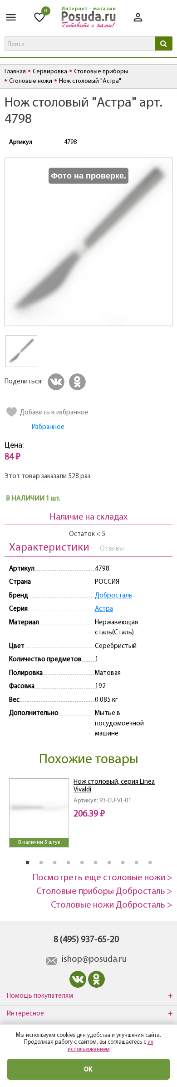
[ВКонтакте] (57, 381)
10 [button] (149, 862)
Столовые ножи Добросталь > (111, 905)
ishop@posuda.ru (94, 959)
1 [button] (27, 862)
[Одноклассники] (78, 381)
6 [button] (95, 862)
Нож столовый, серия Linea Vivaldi (114, 786)
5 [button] (81, 862)
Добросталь (114, 595)
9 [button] (136, 862)
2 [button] (40, 862)
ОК (88, 1069)
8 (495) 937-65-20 (86, 939)
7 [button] (108, 862)
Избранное (48, 427)
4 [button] (68, 862)
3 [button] (54, 862)
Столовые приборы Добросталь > (104, 891)
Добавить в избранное (54, 412)
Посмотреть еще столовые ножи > (102, 878)
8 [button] (122, 862)
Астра (104, 609)
